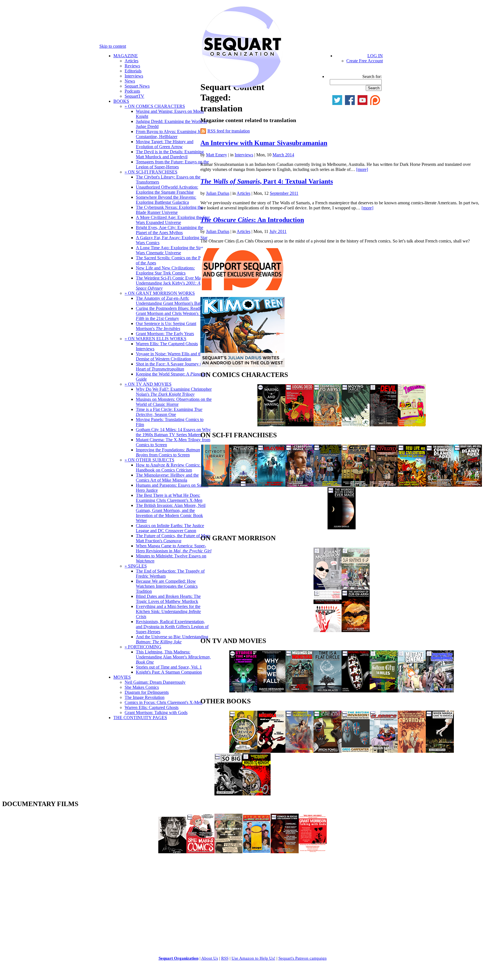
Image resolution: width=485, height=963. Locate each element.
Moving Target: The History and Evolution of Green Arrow (164, 144)
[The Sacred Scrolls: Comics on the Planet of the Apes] (440, 485)
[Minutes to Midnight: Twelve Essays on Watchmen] (256, 794)
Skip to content (112, 46)
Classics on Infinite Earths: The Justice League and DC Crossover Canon (170, 528)
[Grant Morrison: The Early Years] (328, 588)
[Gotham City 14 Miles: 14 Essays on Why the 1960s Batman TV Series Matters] (384, 690)
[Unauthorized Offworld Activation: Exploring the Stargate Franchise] (243, 485)
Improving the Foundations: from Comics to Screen (168, 452)
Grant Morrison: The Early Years (165, 333)
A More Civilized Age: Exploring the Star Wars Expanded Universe (173, 220)
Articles (131, 60)
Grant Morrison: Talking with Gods (156, 712)
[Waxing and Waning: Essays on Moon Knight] (271, 424)
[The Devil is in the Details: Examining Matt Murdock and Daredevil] (384, 424)
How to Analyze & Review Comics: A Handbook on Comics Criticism (170, 467)
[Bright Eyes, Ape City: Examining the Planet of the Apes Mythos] (468, 485)
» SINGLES (136, 566)
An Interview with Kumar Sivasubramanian (263, 143)
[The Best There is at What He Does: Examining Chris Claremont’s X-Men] (328, 751)
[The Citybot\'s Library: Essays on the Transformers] (215, 485)
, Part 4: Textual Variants (266, 181)
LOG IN (375, 55)
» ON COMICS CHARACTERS (155, 106)
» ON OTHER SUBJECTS (149, 460)
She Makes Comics (142, 687)
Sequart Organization (178, 958)
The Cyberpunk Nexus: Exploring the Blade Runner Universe (169, 210)
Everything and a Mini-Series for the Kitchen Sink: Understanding (168, 611)
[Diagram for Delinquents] (228, 851)
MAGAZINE (125, 55)
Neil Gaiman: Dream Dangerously (155, 682)
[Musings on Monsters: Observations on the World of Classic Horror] (299, 690)
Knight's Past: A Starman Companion (169, 672)
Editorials (133, 70)
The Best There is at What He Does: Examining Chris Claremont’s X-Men (169, 498)
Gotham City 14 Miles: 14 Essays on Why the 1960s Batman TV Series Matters (173, 432)
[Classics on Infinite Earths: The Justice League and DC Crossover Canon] (384, 751)
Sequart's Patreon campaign (302, 958)
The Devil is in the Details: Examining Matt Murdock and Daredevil (170, 154)
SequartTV (134, 96)
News (130, 81)
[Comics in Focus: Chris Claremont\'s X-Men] (285, 851)
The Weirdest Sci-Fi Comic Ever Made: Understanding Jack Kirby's (171, 283)
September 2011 (284, 193)
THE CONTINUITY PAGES (140, 717)
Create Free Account (364, 60)
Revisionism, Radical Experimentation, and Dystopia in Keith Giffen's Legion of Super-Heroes (172, 626)
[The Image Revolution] (256, 851)
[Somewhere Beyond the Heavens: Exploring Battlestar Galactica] (271, 485)
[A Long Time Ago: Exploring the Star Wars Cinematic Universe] (328, 485)
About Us (209, 958)
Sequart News (137, 86)
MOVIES (122, 677)
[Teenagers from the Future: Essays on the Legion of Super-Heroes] (412, 424)
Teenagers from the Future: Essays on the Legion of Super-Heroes (172, 164)
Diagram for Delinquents (147, 692)
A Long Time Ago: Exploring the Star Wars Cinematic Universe (169, 250)
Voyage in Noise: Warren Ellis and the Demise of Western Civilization (169, 356)
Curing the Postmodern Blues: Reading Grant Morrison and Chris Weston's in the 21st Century (171, 313)
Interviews (134, 76)
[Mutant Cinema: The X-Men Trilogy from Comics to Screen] (412, 690)
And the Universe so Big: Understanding (172, 639)
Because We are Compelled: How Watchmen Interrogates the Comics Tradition (167, 586)
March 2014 (283, 154)
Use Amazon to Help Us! (253, 958)
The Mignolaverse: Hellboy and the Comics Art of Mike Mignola (167, 477)
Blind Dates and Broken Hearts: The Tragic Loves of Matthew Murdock (168, 599)
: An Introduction (252, 219)
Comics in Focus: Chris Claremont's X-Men (163, 702)
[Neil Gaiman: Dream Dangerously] (172, 851)
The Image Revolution (144, 697)
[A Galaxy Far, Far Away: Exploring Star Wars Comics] (356, 485)
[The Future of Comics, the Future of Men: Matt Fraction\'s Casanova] (412, 751)
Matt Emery (216, 154)
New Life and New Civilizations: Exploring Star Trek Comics (165, 270)
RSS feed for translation (228, 131)
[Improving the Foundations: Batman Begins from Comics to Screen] (440, 690)
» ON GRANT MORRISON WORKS (160, 293)
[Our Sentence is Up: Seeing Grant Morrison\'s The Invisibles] (356, 588)
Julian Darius (217, 193)
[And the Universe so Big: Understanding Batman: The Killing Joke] (228, 794)
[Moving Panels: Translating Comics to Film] (356, 690)
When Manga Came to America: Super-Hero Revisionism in (173, 548)
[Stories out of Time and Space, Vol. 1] (243, 690)
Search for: (372, 76)
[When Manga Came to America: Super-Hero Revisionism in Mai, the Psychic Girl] (440, 751)
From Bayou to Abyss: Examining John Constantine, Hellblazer (171, 134)
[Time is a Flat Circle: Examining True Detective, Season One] (328, 690)
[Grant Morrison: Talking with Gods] (313, 851)
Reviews (132, 65)
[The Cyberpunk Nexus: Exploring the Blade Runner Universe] (299, 485)
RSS (224, 958)
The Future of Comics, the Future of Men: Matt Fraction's (173, 538)
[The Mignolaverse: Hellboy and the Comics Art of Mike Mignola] (271, 751)
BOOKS (121, 101)
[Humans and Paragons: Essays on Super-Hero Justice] (299, 751)
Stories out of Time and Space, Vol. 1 (169, 667)
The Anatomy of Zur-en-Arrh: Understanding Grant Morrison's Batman (172, 301)
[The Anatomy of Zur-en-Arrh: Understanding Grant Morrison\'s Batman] (356, 630)
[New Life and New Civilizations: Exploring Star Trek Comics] (412, 485)
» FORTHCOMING (143, 646)
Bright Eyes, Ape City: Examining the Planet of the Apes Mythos (169, 230)
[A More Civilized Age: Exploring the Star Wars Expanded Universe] (384, 485)
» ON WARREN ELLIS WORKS (155, 338)
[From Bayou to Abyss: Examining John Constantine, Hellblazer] (328, 424)
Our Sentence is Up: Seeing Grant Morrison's (166, 326)
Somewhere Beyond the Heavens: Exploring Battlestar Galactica (166, 200)
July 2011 (278, 231)
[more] (362, 169)
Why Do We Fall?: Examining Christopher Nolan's (174, 392)
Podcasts (132, 91)
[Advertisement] (44, 893)
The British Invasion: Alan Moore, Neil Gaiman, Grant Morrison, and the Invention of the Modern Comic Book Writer (170, 513)
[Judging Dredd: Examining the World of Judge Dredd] (299, 424)
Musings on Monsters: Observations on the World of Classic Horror (174, 402)
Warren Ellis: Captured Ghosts (152, 707)
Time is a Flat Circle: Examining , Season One (169, 412)
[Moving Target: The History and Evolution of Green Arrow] (356, 424)
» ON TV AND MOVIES (148, 384)
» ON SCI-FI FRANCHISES (151, 172)
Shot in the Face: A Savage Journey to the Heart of (173, 366)
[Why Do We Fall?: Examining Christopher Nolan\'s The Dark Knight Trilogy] (271, 690)
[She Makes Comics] (200, 851)
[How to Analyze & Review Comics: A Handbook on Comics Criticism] (243, 751)
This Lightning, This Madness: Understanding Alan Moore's (173, 656)
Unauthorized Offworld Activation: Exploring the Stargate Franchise (167, 190)
